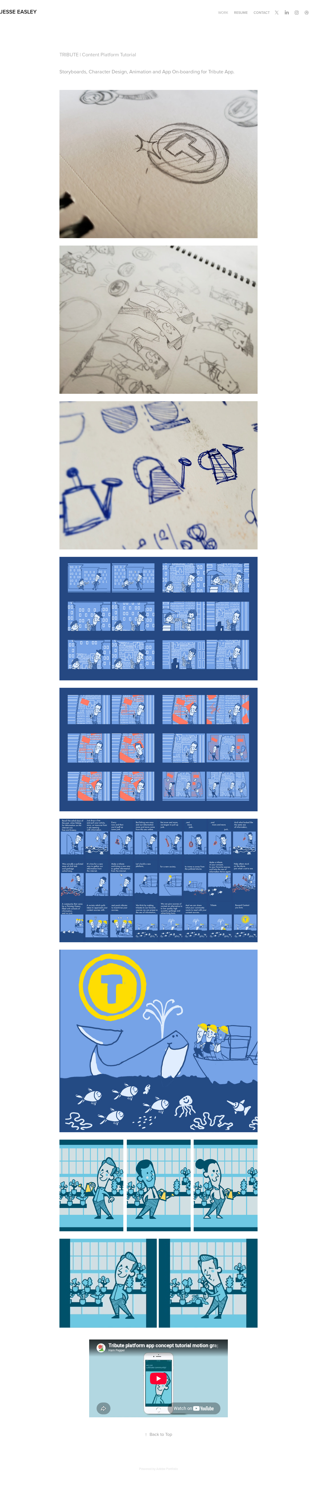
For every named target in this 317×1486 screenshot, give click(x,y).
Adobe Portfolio (167, 1468)
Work (223, 12)
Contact (262, 12)
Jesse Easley (18, 12)
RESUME (241, 12)
